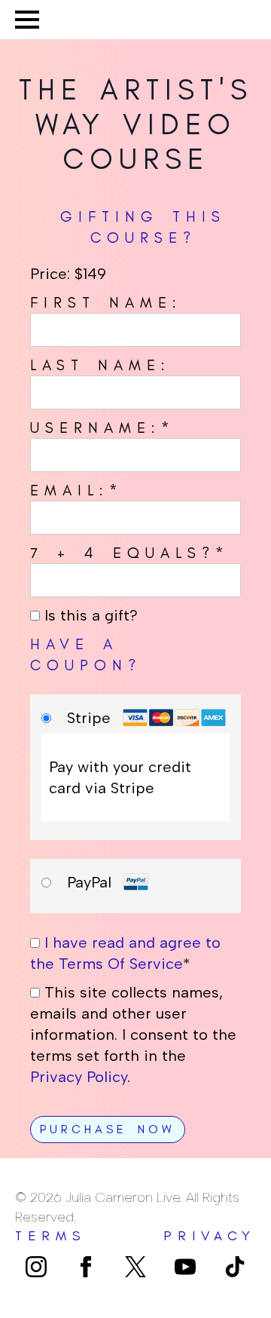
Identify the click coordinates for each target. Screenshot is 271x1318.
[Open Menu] (27, 20)
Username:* (102, 427)
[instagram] (36, 1267)
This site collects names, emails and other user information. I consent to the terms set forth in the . (133, 1034)
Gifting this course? (143, 227)
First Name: (106, 302)
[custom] (135, 1267)
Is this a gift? (89, 615)
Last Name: (100, 365)
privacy (209, 1236)
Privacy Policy (78, 1077)
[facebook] (86, 1267)
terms (51, 1236)
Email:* (76, 490)
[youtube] (185, 1267)
